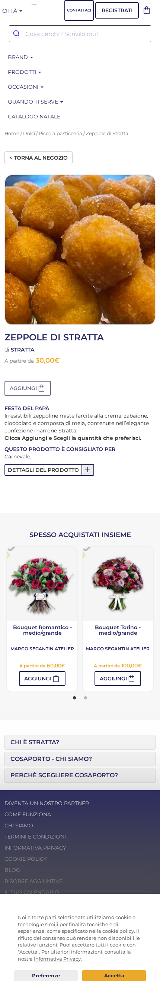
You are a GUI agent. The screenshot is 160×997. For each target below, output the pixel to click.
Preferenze (46, 975)
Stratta (22, 349)
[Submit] (17, 34)
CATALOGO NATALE (34, 116)
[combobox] (80, 33)
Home (11, 133)
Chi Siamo (18, 825)
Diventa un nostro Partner (46, 803)
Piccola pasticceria (60, 133)
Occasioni (24, 87)
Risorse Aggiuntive (33, 881)
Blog (12, 870)
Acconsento (114, 975)
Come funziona (27, 814)
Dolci (29, 133)
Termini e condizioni (35, 836)
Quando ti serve (34, 101)
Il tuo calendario (31, 892)
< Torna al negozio (38, 157)
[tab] (80, 742)
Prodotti (23, 72)
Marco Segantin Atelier (42, 648)
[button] (27, 388)
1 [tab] (74, 698)
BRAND (18, 57)
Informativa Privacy (35, 847)
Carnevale (17, 456)
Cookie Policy (25, 859)
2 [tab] (85, 698)
